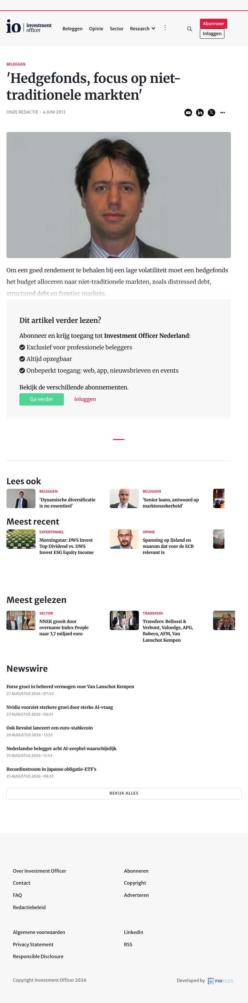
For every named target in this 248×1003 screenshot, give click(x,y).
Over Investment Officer (39, 871)
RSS (128, 945)
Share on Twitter (211, 112)
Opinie (96, 29)
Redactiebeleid (29, 907)
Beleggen (73, 29)
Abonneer (213, 24)
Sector (117, 29)
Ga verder (41, 399)
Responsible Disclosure (38, 956)
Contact (21, 883)
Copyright (135, 883)
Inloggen (212, 34)
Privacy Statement (33, 945)
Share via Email (188, 112)
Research (140, 29)
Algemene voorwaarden (39, 932)
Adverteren (136, 895)
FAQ (17, 895)
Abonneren (136, 871)
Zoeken (189, 29)
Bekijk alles (124, 793)
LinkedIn (133, 932)
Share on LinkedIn (200, 112)
